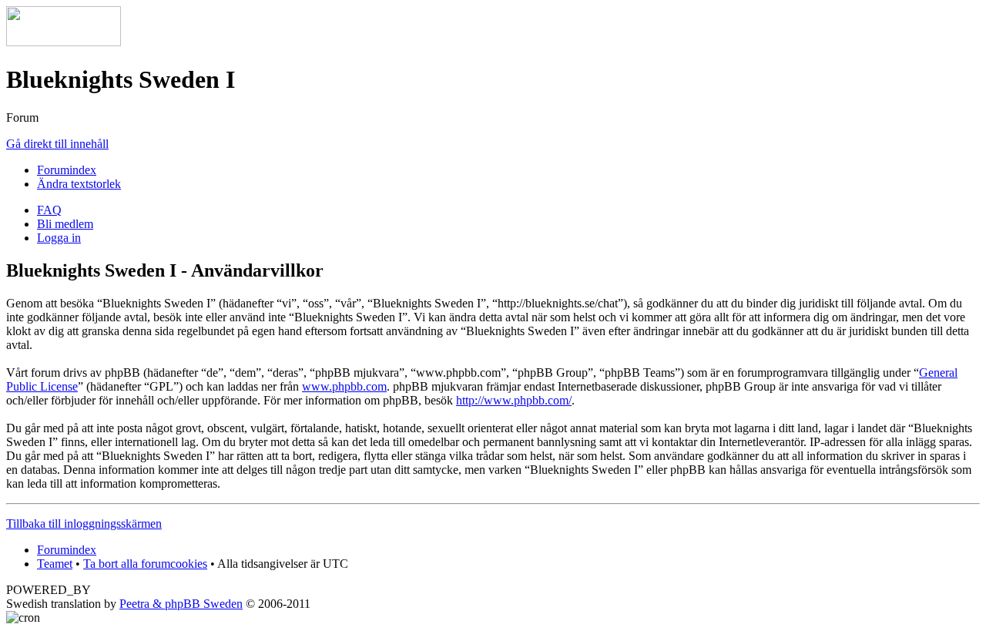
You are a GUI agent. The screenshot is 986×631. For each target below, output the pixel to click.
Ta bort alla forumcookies (145, 563)
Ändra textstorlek (79, 183)
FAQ (49, 209)
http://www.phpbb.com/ (514, 400)
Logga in (59, 237)
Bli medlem (65, 223)
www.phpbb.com (344, 386)
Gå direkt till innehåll (57, 143)
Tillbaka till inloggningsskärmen (84, 523)
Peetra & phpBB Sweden (181, 603)
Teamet (54, 563)
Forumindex (66, 169)
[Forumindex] (63, 42)
